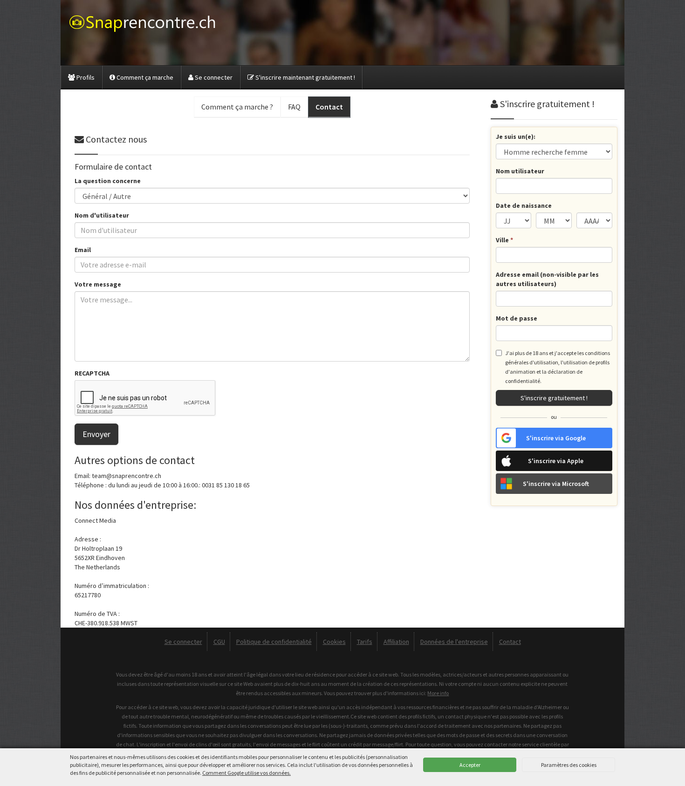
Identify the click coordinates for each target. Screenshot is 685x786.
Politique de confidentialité (274, 641)
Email (83, 250)
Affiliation (396, 641)
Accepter (469, 764)
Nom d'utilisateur (102, 215)
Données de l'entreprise (454, 641)
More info (438, 693)
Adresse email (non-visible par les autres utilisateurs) (547, 279)
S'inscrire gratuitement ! (554, 398)
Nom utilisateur (520, 171)
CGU (219, 641)
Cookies (334, 641)
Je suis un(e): (515, 136)
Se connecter (213, 77)
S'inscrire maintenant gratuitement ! (304, 77)
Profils (85, 77)
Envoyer (96, 434)
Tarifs (364, 641)
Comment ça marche (144, 77)
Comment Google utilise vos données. (246, 772)
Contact (510, 641)
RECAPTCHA (92, 373)
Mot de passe (516, 318)
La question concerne (108, 181)
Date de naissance (524, 205)
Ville (504, 240)
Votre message (98, 284)
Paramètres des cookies (568, 764)
